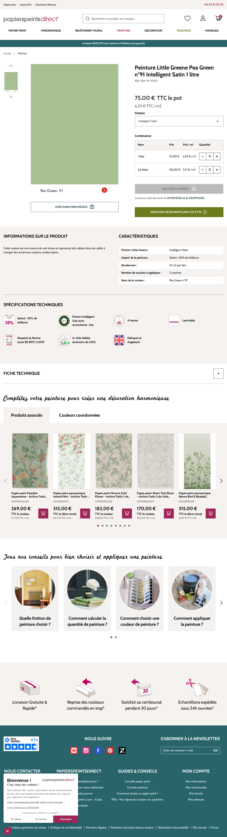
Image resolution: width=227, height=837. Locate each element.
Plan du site (200, 827)
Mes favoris (196, 793)
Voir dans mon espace (71, 207)
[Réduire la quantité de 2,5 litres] (202, 169)
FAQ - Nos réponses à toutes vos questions (137, 799)
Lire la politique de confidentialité (23, 807)
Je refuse (16, 819)
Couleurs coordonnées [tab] (79, 415)
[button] (7, 831)
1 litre (141, 156)
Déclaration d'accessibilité (173, 827)
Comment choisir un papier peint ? (137, 793)
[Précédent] (11, 66)
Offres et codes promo (79, 793)
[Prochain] (11, 97)
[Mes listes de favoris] (187, 19)
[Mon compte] (203, 19)
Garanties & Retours (45, 4)
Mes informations (196, 781)
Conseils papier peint (137, 781)
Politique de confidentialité (66, 827)
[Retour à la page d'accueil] (31, 19)
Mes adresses (196, 799)
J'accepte (65, 819)
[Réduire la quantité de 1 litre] (202, 156)
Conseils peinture (137, 787)
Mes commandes (196, 787)
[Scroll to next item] (219, 481)
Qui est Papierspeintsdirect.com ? (79, 781)
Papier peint (10, 4)
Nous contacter (79, 805)
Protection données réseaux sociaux (132, 827)
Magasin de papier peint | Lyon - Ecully (79, 799)
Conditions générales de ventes (27, 827)
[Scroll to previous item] (8, 481)
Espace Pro (26, 4)
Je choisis (40, 819)
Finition (140, 113)
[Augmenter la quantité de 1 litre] (216, 156)
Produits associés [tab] (26, 415)
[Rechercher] (86, 18)
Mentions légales (96, 827)
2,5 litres (143, 169)
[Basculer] (218, 374)
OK (215, 750)
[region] (66, 140)
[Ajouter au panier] (43, 513)
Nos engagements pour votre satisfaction (79, 787)
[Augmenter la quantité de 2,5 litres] (216, 169)
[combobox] (123, 18)
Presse (215, 827)
